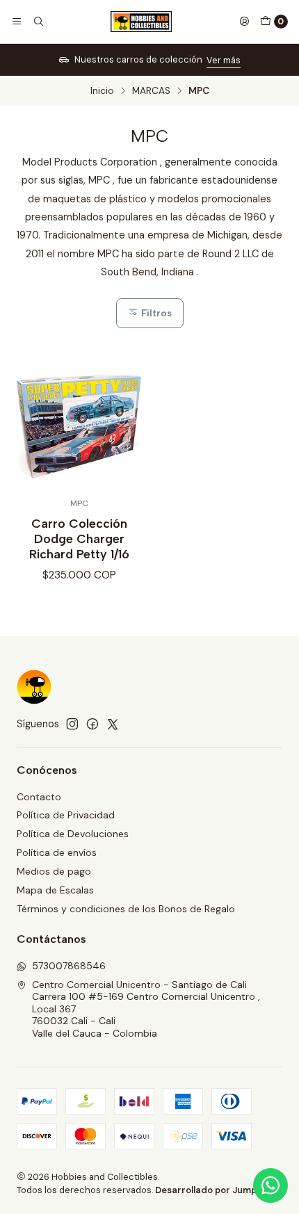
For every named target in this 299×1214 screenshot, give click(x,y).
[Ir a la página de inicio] (141, 21)
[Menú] (16, 21)
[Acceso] (244, 21)
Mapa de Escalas (55, 890)
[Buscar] (37, 21)
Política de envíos (57, 852)
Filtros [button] (155, 313)
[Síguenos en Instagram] (72, 724)
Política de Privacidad (66, 815)
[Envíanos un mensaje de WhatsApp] (270, 1185)
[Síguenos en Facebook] (92, 724)
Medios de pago (54, 871)
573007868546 (69, 966)
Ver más (224, 60)
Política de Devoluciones (73, 833)
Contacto (39, 797)
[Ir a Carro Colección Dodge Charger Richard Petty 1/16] (79, 426)
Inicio (102, 91)
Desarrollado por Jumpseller (218, 1190)
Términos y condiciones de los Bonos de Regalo (126, 909)
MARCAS (151, 91)
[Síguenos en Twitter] (113, 724)
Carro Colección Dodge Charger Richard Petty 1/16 (79, 538)
